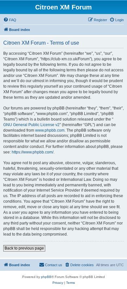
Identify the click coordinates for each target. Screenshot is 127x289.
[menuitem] (9, 20)
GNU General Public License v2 (31, 125)
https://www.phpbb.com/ (32, 152)
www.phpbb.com (49, 130)
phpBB (46, 277)
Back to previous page (24, 248)
